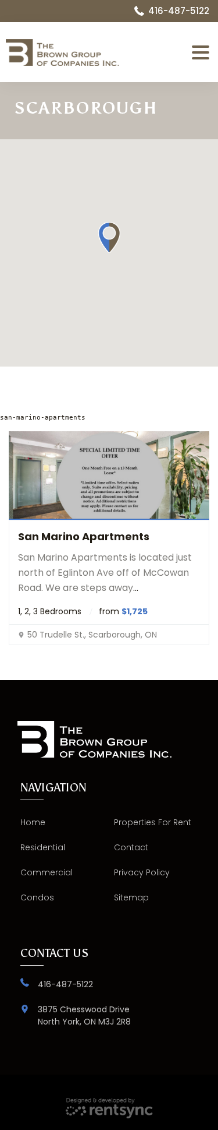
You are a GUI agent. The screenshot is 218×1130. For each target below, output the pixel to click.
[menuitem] (62, 822)
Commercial (46, 872)
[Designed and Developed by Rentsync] (109, 1108)
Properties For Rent (152, 822)
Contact (131, 847)
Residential (42, 847)
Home (32, 822)
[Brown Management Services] (71, 52)
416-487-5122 (65, 984)
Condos (37, 897)
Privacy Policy (142, 872)
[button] (109, 237)
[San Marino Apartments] (109, 475)
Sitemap (131, 897)
